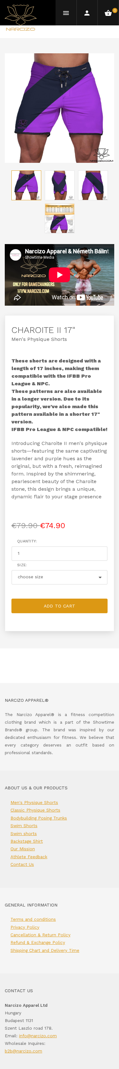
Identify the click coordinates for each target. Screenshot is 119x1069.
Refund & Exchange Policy (37, 942)
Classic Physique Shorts (35, 810)
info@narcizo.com (38, 1035)
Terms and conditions (33, 919)
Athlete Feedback (28, 856)
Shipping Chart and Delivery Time (44, 950)
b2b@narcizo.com (23, 1050)
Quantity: (27, 541)
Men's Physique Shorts (39, 339)
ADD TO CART (60, 605)
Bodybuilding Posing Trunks (38, 817)
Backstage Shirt (26, 841)
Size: (22, 565)
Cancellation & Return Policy (40, 934)
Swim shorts (23, 833)
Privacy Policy (24, 927)
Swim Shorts (23, 825)
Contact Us (22, 864)
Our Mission (22, 848)
